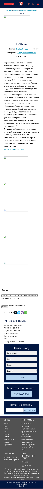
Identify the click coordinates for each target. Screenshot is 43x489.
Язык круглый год (10, 336)
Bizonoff (21, 486)
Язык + (6, 339)
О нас (5, 426)
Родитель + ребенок (11, 333)
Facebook (27, 462)
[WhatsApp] (25, 312)
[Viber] (22, 312)
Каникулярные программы (14, 341)
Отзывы (16, 10)
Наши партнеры (9, 439)
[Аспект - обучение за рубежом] (21, 4)
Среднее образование (28, 10)
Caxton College (22, 49)
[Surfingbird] (18, 312)
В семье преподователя (13, 325)
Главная (9, 10)
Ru (29, 4)
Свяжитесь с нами (21, 394)
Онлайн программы (11, 328)
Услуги (6, 429)
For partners (7, 442)
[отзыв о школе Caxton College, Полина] (21, 29)
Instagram (28, 465)
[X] (15, 312)
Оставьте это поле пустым (17, 305)
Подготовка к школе (28, 429)
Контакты (7, 437)
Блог (5, 431)
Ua (33, 4)
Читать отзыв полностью (14, 149)
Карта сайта (8, 444)
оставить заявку (9, 3)
